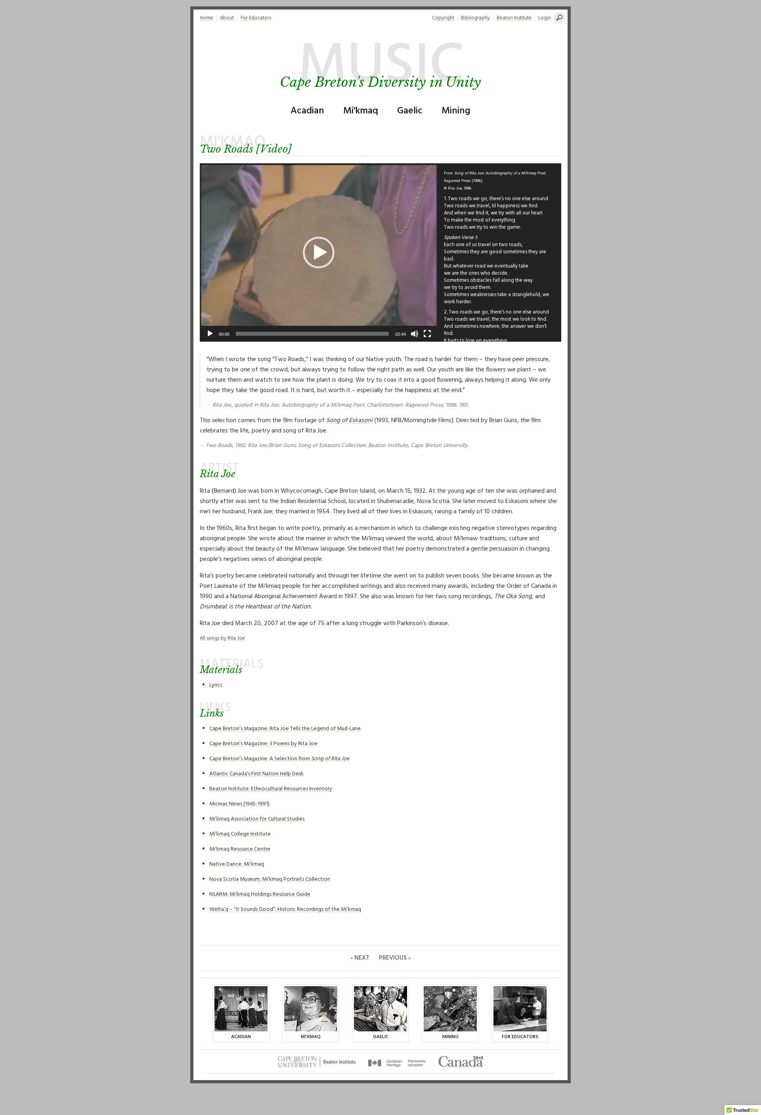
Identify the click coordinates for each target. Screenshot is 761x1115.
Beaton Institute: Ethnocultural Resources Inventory (270, 789)
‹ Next (360, 958)
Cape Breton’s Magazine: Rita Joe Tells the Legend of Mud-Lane (285, 728)
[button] (319, 252)
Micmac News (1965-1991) (239, 804)
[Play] (210, 334)
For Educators (256, 18)
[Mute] (415, 334)
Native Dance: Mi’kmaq (236, 864)
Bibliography (475, 18)
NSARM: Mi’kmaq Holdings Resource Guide (259, 894)
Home (206, 18)
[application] (319, 252)
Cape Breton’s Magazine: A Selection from (279, 758)
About (227, 18)
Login (544, 18)
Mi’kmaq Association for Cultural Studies (256, 819)
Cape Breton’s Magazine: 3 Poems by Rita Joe (263, 743)
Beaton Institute (514, 18)
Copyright (443, 18)
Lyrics (215, 685)
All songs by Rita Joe (222, 638)
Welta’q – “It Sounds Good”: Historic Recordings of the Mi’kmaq (285, 909)
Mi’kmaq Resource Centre (239, 849)
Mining (456, 111)
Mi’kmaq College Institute (240, 834)
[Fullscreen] (427, 334)
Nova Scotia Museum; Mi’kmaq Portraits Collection (269, 879)
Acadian (307, 111)
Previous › (394, 958)
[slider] (312, 334)
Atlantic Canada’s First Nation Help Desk (256, 773)
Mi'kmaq (360, 111)
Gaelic (410, 111)
